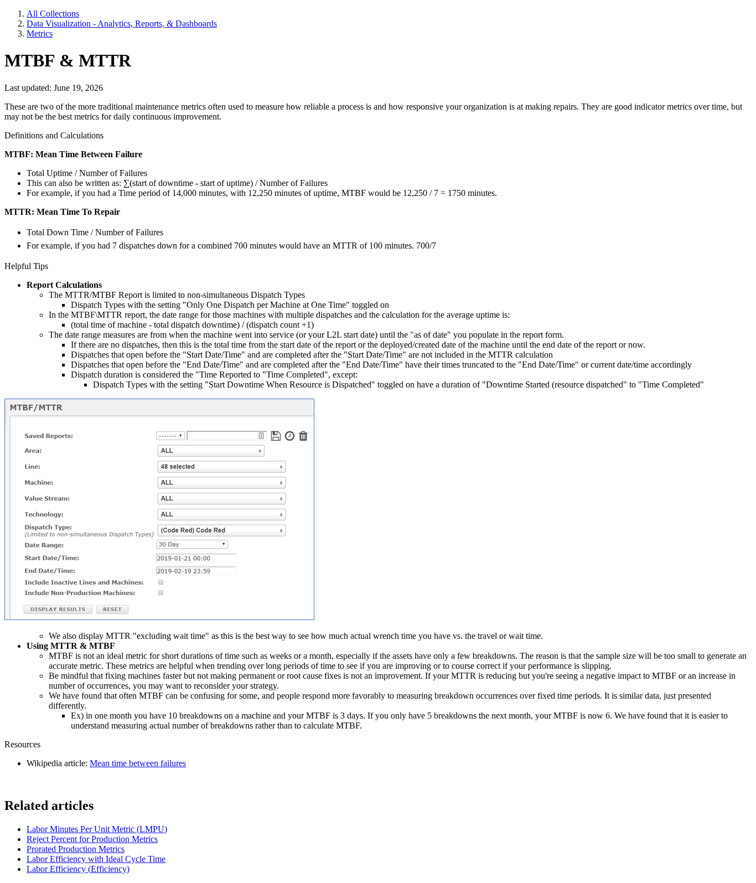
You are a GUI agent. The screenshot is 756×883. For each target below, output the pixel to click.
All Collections (53, 13)
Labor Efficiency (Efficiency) (78, 869)
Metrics (40, 33)
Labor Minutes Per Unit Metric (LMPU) (97, 829)
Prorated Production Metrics (76, 849)
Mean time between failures (138, 763)
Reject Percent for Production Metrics (92, 839)
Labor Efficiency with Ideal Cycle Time (96, 859)
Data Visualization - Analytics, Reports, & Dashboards (122, 23)
